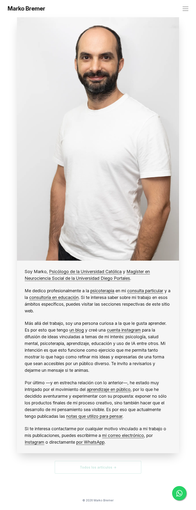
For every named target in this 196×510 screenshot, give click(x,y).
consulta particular (145, 290)
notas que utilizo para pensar (94, 416)
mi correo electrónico (123, 435)
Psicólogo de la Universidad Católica (85, 271)
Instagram (34, 442)
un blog (76, 329)
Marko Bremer (26, 8)
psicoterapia (102, 290)
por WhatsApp (90, 442)
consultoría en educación (54, 297)
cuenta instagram (124, 329)
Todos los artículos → (98, 467)
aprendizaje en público (109, 389)
